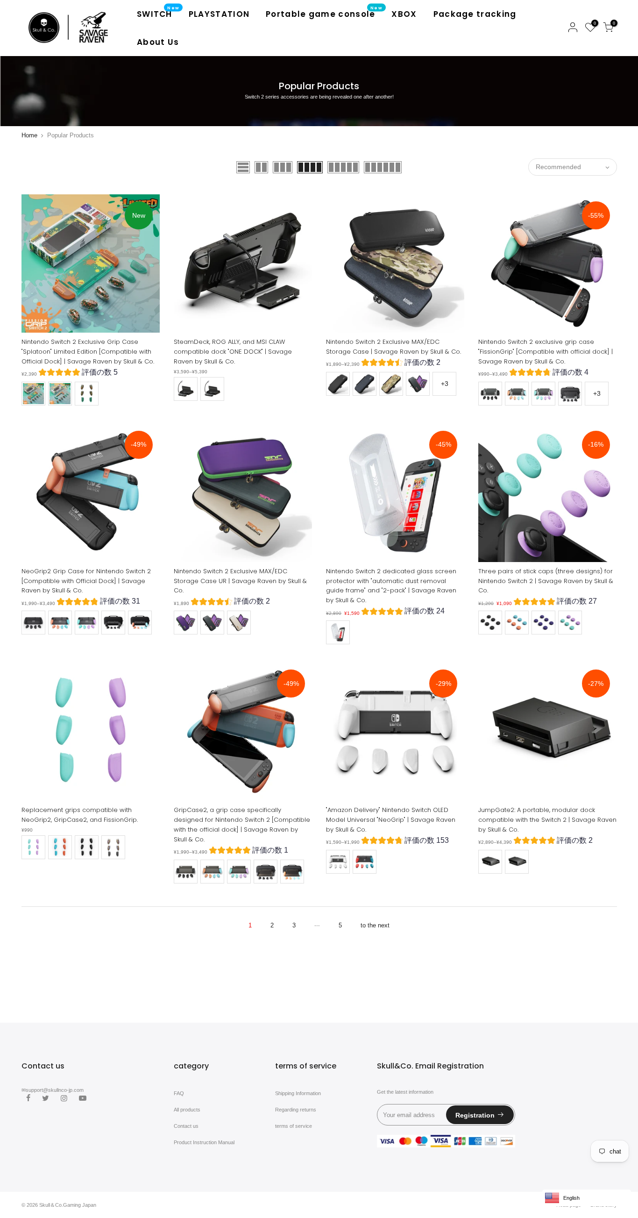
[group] (78, 373)
